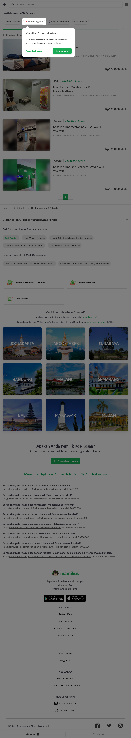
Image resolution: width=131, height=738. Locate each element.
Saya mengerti (62, 51)
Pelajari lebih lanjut (34, 51)
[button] (34, 22)
